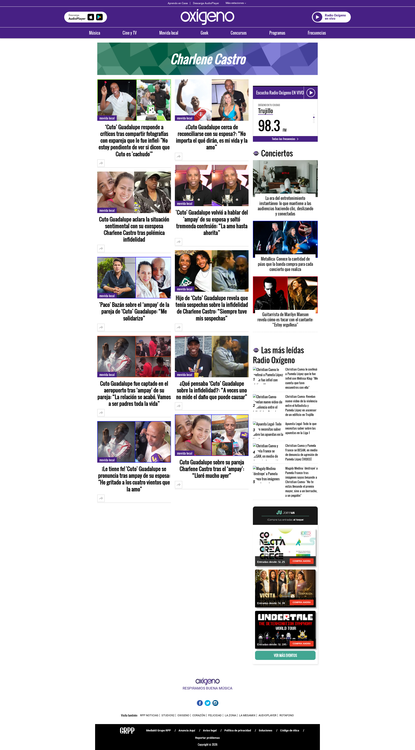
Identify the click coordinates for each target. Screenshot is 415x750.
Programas (277, 33)
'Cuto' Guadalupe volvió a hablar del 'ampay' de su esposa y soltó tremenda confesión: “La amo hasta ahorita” (212, 222)
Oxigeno (183, 715)
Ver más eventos (285, 655)
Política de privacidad (237, 730)
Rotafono (286, 715)
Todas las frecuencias (284, 139)
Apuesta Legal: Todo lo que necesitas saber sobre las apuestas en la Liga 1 (300, 428)
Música (94, 33)
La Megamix (247, 715)
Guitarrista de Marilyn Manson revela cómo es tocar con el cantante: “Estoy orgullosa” (285, 320)
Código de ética (289, 730)
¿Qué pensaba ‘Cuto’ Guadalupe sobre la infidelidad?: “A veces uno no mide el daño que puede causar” (211, 390)
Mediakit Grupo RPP (158, 730)
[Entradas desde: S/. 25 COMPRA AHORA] (285, 547)
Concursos (239, 33)
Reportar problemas (207, 737)
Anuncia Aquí (187, 730)
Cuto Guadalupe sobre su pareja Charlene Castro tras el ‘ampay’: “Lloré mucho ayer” (212, 469)
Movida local (168, 33)
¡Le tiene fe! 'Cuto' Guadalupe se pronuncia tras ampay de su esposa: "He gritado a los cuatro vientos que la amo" (134, 478)
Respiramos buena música (207, 688)
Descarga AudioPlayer (206, 3)
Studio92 (167, 715)
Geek (204, 33)
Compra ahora (302, 561)
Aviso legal (210, 730)
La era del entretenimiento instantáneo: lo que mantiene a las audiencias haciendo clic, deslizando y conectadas (285, 206)
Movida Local (107, 118)
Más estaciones (235, 3)
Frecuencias (317, 33)
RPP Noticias (149, 715)
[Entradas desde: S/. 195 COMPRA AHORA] (285, 629)
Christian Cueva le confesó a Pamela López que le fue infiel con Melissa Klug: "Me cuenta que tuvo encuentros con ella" (301, 378)
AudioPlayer (267, 715)
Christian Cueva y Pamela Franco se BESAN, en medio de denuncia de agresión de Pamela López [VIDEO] (301, 452)
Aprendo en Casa (178, 3)
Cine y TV (130, 33)
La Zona (230, 715)
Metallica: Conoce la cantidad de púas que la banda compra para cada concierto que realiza (285, 264)
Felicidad (215, 715)
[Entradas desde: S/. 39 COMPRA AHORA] (285, 588)
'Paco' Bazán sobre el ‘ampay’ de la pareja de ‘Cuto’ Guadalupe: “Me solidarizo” (134, 311)
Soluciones (265, 730)
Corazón (198, 715)
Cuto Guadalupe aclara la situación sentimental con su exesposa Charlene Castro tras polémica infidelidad (134, 229)
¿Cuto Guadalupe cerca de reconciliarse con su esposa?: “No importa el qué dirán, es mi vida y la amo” (211, 137)
